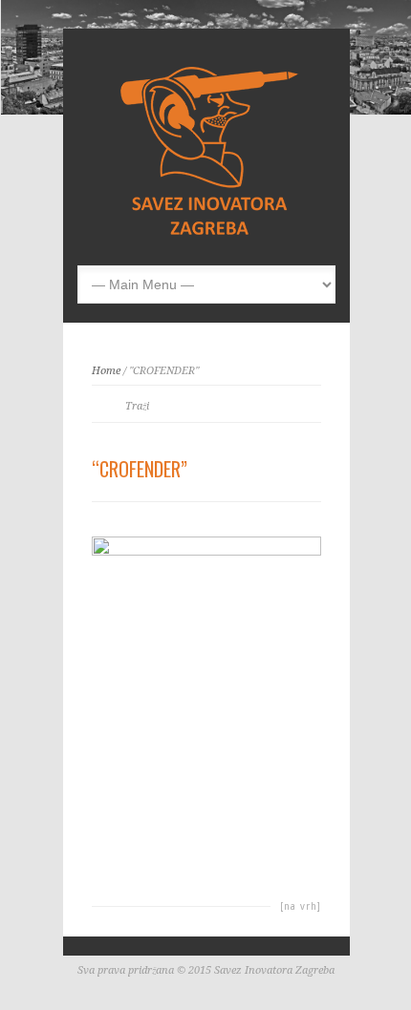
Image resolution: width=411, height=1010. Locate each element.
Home (106, 371)
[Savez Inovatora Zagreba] (211, 235)
